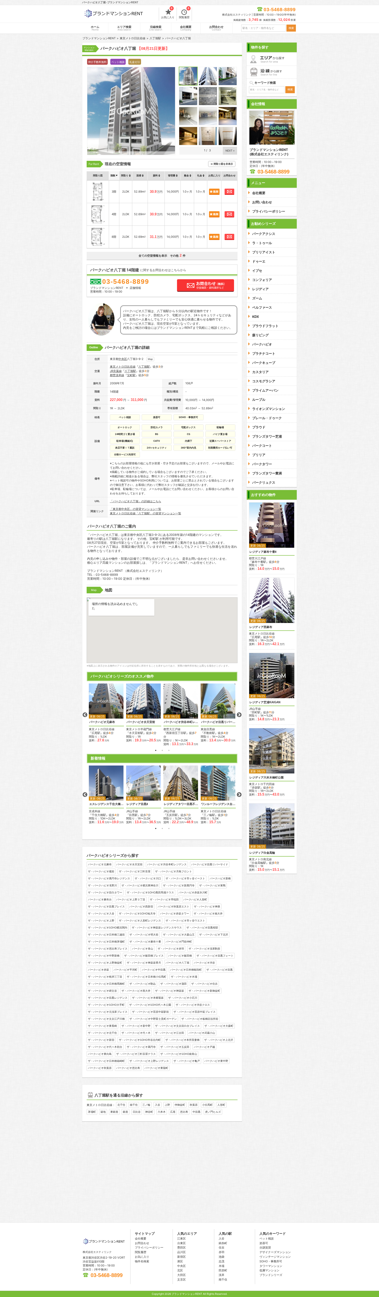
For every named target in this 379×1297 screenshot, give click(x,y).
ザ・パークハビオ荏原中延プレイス (194, 1011)
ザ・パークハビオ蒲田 (173, 983)
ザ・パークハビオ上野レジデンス (149, 1061)
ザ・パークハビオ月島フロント (173, 871)
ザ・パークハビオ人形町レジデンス (140, 920)
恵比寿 (184, 1111)
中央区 (122, 359)
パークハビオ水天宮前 (141, 722)
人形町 (221, 1104)
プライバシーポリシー (149, 1247)
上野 (167, 1104)
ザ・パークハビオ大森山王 (179, 934)
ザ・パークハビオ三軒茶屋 (134, 871)
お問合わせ (216, 28)
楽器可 (263, 1243)
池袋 (221, 1256)
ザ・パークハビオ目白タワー (105, 892)
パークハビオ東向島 (100, 1053)
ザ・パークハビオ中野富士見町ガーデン (153, 1018)
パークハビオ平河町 (125, 969)
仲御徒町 (180, 1104)
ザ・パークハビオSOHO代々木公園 (150, 1004)
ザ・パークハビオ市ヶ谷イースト (185, 878)
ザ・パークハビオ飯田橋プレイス (144, 955)
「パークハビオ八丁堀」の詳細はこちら (135, 501)
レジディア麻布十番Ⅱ (262, 551)
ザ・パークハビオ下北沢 (213, 934)
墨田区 (181, 1247)
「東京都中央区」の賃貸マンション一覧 (135, 509)
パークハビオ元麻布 (102, 722)
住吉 (221, 1247)
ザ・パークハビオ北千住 (102, 1032)
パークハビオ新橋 (220, 878)
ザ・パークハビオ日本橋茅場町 (106, 941)
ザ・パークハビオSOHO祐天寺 (137, 913)
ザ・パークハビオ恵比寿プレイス (107, 948)
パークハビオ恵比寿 (128, 1068)
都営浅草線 (117, 375)
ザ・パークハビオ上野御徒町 (105, 962)
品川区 (181, 1252)
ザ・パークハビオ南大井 (208, 913)
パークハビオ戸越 (204, 1046)
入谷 (157, 1104)
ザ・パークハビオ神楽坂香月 (144, 962)
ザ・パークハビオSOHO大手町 (106, 1004)
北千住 (121, 1104)
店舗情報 (135, 288)
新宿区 (181, 1256)
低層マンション (269, 1270)
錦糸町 (223, 1243)
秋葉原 (194, 1104)
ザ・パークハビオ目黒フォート (215, 955)
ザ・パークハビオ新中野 (136, 1025)
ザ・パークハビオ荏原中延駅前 (150, 1011)
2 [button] (162, 750)
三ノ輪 (146, 1104)
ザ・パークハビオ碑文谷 (102, 990)
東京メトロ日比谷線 (123, 366)
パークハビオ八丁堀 (177, 962)
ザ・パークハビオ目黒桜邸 (202, 927)
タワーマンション (270, 1266)
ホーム (95, 28)
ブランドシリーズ (270, 1275)
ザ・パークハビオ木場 (184, 976)
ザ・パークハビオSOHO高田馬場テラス (150, 892)
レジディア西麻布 (260, 627)
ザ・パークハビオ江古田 (169, 1032)
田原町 (223, 1270)
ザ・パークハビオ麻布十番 (145, 941)
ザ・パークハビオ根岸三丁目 (105, 976)
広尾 (172, 1111)
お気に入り (167, 13)
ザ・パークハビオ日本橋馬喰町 (106, 983)
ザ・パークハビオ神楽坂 (169, 990)
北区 (180, 1270)
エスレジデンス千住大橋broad (106, 804)
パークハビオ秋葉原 (100, 1068)
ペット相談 (266, 1238)
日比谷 (137, 1111)
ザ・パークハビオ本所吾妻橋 (182, 1039)
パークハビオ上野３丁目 (130, 899)
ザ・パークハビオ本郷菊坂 (148, 997)
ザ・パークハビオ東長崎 (102, 1025)
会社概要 (185, 28)
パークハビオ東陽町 (156, 1068)
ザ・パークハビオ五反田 (174, 1046)
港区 (180, 1261)
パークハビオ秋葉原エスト (173, 906)
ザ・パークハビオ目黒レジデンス (107, 997)
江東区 (181, 1238)
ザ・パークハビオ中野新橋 (104, 955)
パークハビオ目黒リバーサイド (218, 722)
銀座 (125, 1111)
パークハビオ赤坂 (98, 969)
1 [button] (156, 750)
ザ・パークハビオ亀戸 (186, 1061)
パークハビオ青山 (142, 948)
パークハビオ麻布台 (100, 899)
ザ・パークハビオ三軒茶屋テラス (136, 1053)
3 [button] (169, 750)
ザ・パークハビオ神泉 (207, 906)
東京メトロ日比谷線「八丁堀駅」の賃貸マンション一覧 (145, 513)
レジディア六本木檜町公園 (266, 777)
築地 (103, 1111)
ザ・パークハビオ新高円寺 (179, 885)
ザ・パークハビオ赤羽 (171, 948)
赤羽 (221, 1252)
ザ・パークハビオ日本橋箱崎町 (106, 1061)
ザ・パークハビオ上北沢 (218, 1039)
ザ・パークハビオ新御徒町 (204, 990)
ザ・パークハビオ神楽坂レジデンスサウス (157, 927)
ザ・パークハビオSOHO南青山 (178, 1053)
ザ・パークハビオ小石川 (182, 997)
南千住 (134, 1104)
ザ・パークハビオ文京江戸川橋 (106, 1018)
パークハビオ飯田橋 (180, 955)
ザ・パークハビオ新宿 (101, 1039)
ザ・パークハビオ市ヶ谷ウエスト (185, 920)
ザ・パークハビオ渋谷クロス (193, 1004)
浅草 (221, 1275)
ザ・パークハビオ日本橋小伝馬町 (146, 976)
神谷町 (149, 1111)
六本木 (162, 1111)
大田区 (181, 1275)
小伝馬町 (207, 1104)
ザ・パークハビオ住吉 (204, 983)
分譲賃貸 (265, 1247)
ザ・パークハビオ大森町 (218, 1025)
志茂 (221, 1261)
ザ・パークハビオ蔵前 (101, 871)
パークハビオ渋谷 (204, 962)
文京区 (181, 1279)
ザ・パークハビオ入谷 (101, 913)
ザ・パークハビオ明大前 (143, 934)
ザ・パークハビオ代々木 (136, 1032)
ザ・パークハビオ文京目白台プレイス (177, 1025)
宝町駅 (131, 375)
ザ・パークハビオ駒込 (142, 983)
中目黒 (196, 1111)
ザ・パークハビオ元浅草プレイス (107, 1011)
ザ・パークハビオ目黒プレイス (106, 906)
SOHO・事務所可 (270, 1261)
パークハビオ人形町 (195, 899)
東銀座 (114, 1111)
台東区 (181, 1243)
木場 (221, 1266)
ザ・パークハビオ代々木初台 (105, 1046)
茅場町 (92, 1111)
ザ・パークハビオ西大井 (136, 990)
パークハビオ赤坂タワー (174, 913)
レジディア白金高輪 (262, 852)
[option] (106, 712)
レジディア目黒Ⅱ (137, 804)
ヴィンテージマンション (275, 1256)
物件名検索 (142, 1261)
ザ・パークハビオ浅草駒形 (204, 948)
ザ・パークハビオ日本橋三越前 (106, 934)
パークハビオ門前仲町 (179, 941)
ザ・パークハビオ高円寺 (141, 1046)
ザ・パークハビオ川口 (148, 878)
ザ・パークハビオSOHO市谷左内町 (140, 1039)
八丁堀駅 (144, 366)
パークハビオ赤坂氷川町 (193, 892)
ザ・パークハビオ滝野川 (102, 885)
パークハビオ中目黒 (154, 969)
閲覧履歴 (184, 13)
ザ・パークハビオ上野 (101, 920)
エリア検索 (124, 28)
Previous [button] (85, 714)
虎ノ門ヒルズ (213, 1111)
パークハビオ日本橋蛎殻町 (186, 969)
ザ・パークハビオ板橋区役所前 (199, 1018)
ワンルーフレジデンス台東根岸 (218, 804)
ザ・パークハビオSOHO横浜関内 (107, 927)
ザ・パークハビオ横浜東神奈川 (140, 885)
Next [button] (239, 714)
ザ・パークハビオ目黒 (219, 969)
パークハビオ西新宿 (141, 906)
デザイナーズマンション (275, 1252)
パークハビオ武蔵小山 (202, 1032)
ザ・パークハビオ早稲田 (164, 899)
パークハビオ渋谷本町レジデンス (181, 722)
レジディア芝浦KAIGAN (264, 702)
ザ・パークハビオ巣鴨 (212, 885)
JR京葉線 (116, 371)
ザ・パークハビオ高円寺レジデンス (109, 878)
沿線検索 (155, 28)
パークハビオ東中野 (216, 1061)
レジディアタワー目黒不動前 (181, 804)
